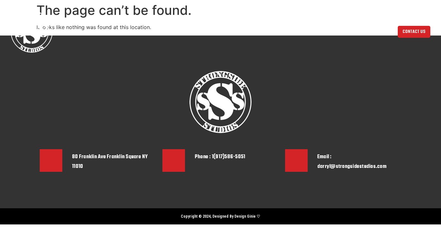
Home (126, 32)
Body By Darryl (177, 32)
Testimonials (280, 32)
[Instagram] (44, 216)
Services (206, 32)
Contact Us (310, 32)
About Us (147, 32)
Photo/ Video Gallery (241, 32)
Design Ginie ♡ (247, 216)
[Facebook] (56, 216)
